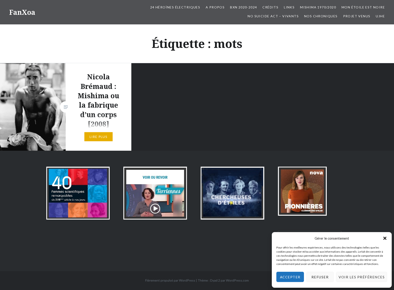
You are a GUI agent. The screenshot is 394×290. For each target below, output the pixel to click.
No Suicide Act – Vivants (273, 16)
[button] (385, 238)
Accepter (290, 277)
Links (289, 7)
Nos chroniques (321, 16)
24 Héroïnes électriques (175, 7)
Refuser (320, 277)
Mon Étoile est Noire (363, 7)
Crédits (270, 7)
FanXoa (22, 12)
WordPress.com (237, 280)
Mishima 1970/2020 (318, 7)
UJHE (380, 16)
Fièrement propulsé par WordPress (170, 280)
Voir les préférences (362, 277)
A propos (215, 7)
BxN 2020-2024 (243, 7)
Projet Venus (357, 16)
